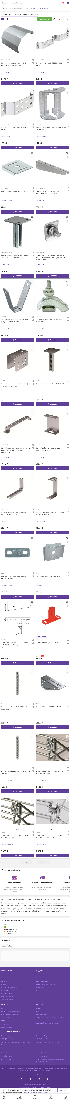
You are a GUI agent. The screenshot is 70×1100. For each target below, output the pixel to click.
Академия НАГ (6, 1018)
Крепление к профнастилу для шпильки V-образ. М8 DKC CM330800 (15, 321)
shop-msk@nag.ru (42, 1015)
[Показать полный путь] (4, 8)
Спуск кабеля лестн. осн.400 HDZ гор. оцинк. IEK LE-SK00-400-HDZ (15, 64)
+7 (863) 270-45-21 (41, 1039)
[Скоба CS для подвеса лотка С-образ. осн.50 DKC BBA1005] (52, 489)
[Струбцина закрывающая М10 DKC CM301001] (52, 296)
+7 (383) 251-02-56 (6, 1056)
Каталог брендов (7, 993)
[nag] (48, 1079)
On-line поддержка (42, 975)
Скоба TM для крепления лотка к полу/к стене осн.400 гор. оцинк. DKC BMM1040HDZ (16, 450)
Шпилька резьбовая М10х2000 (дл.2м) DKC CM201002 (14, 708)
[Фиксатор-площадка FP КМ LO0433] (52, 553)
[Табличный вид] (7, 19)
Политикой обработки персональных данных (35, 1092)
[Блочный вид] (2, 19)
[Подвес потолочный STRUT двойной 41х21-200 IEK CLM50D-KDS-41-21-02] (17, 232)
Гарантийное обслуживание (46, 984)
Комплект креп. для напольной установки (47, 644)
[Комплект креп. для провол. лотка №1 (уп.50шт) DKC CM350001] (52, 747)
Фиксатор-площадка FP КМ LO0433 (49, 576)
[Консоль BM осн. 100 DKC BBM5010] (52, 683)
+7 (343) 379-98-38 (6, 1039)
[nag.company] (22, 1079)
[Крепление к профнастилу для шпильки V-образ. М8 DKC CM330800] (17, 296)
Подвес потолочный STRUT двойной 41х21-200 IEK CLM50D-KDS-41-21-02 (14, 257)
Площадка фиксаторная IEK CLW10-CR (15, 191)
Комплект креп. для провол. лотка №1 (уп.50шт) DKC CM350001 (50, 772)
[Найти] (63, 3)
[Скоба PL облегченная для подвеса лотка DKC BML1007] (52, 424)
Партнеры (4, 990)
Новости (4, 978)
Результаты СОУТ (7, 997)
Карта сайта (40, 990)
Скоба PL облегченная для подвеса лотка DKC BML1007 (49, 449)
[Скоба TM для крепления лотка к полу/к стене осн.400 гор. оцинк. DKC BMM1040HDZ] (17, 424)
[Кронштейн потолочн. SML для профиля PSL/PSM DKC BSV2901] (17, 360)
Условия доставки (42, 981)
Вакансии (4, 981)
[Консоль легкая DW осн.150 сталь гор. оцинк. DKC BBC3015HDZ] (17, 489)
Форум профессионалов (9, 1015)
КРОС (3, 1021)
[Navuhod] (31, 1079)
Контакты (4, 984)
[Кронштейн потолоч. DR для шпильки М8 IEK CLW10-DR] (52, 104)
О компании (5, 975)
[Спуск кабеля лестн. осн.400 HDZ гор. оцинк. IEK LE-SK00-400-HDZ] (17, 39)
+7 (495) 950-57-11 (41, 1011)
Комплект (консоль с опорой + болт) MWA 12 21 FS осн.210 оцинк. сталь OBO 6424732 (15, 645)
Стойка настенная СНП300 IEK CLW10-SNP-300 (50, 64)
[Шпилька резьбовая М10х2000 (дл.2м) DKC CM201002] (17, 683)
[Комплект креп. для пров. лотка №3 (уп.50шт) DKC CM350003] (52, 812)
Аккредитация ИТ (7, 1000)
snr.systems (5, 1024)
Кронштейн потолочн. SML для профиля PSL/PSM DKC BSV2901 (16, 385)
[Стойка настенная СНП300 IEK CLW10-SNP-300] (52, 39)
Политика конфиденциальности (35, 1085)
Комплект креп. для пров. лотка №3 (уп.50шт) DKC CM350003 (49, 836)
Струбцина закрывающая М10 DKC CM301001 (49, 321)
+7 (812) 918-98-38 (41, 1056)
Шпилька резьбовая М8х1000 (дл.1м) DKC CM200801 (16, 772)
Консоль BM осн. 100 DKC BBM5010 (48, 707)
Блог (2, 1008)
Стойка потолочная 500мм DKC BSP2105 (50, 384)
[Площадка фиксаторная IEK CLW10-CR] (17, 168)
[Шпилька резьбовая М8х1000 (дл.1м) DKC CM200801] (17, 747)
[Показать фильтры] (67, 19)
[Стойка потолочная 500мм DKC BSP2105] (52, 360)
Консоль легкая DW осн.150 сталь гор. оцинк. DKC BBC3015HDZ (15, 513)
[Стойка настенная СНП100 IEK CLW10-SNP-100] (17, 104)
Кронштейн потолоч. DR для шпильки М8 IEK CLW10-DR (51, 128)
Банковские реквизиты (9, 987)
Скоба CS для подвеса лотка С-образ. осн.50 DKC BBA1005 (50, 513)
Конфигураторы (6, 1027)
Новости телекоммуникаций (10, 1011)
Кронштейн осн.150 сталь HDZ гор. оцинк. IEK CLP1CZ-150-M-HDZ (48, 192)
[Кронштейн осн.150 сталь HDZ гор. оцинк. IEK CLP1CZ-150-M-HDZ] (52, 168)
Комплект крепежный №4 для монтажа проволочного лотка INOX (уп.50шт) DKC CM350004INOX (51, 258)
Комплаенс (40, 987)
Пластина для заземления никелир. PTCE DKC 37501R (14, 577)
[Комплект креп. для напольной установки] (52, 617)
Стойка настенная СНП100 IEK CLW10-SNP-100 (15, 128)
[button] (61, 19)
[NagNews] (39, 1079)
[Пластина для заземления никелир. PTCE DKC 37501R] (17, 553)
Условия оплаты (41, 978)
